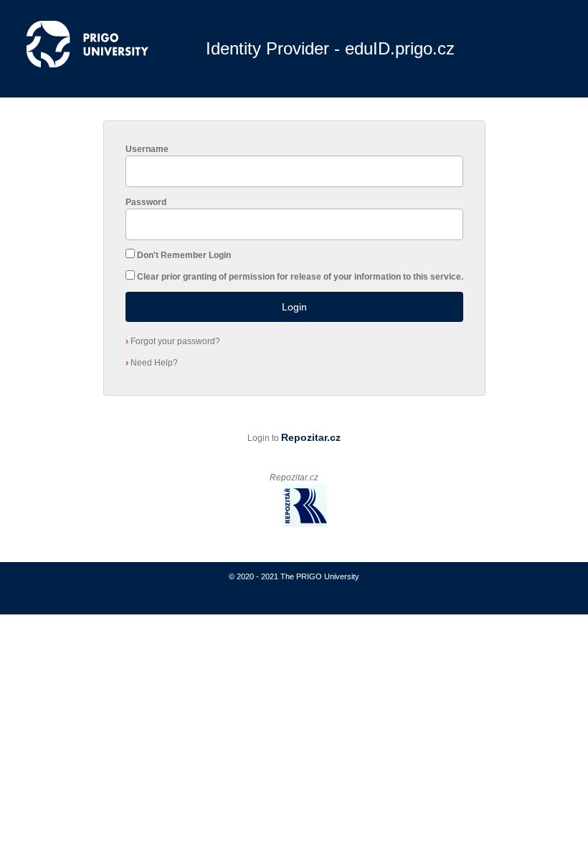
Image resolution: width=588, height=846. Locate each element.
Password (145, 202)
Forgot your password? (172, 341)
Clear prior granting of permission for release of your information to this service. (300, 277)
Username (147, 149)
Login (294, 307)
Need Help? (151, 363)
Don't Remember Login (184, 255)
